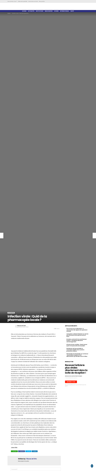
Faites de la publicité (22, 1)
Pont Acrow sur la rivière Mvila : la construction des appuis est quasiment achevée (76, 330)
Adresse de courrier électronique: (73, 376)
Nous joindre (42, 1)
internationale (64, 11)
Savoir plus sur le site (33, 1)
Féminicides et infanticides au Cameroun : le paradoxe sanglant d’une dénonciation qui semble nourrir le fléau (77, 355)
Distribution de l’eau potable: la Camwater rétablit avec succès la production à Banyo (75, 350)
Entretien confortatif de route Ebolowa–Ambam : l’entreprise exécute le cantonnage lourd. (76, 340)
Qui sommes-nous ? (12, 1)
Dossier (56, 11)
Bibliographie (48, 11)
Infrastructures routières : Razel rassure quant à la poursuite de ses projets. (76, 345)
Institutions (39, 11)
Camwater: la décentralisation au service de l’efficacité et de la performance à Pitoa (77, 335)
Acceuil (24, 11)
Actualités (31, 11)
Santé (72, 11)
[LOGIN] (77, 1)
